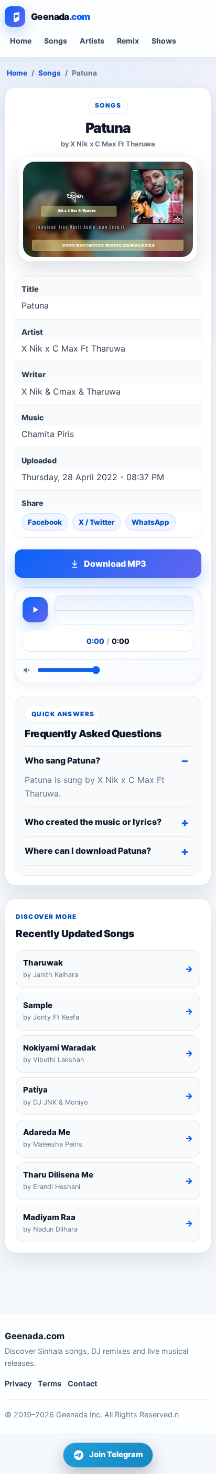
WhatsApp (150, 522)
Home (20, 40)
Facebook (45, 522)
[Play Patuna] (35, 609)
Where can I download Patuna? (88, 850)
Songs (55, 40)
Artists (92, 40)
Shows (164, 40)
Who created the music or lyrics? (93, 821)
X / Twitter (97, 522)
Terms (49, 1383)
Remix (128, 40)
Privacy (18, 1383)
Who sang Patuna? (62, 760)
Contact (83, 1383)
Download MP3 (115, 563)
